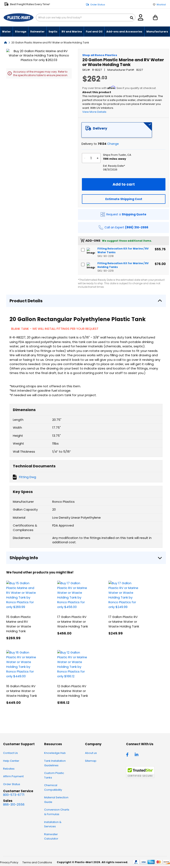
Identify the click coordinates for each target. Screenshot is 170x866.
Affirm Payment (13, 776)
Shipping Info (24, 558)
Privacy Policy (9, 862)
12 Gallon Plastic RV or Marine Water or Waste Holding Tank (72, 691)
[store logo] (18, 17)
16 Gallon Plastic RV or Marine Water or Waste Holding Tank (21, 691)
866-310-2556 (13, 804)
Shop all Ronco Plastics (99, 55)
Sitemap (90, 761)
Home (5, 42)
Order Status (97, 4)
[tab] (116, 130)
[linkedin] (137, 754)
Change (113, 144)
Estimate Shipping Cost (123, 199)
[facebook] (128, 754)
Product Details (26, 301)
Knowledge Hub (55, 753)
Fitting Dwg (27, 477)
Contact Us (10, 753)
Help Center (11, 761)
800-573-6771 (13, 795)
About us (91, 753)
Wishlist (161, 4)
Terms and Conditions (37, 862)
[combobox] (85, 17)
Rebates (9, 769)
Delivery (100, 128)
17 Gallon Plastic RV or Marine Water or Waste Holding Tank (72, 622)
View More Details (94, 112)
